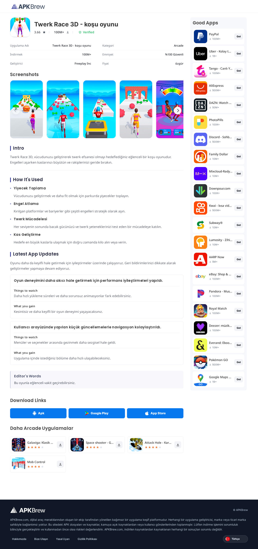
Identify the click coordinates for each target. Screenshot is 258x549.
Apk (41, 413)
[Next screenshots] (177, 110)
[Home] (28, 6)
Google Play (99, 413)
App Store (158, 413)
